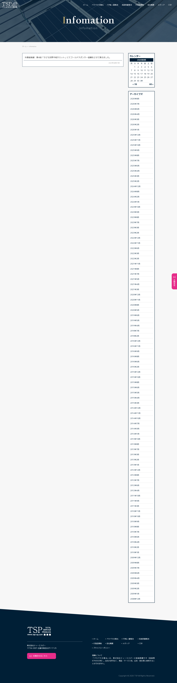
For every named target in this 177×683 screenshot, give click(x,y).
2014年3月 (134, 428)
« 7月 (135, 84)
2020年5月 (134, 310)
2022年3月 (134, 253)
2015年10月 (135, 377)
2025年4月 (134, 170)
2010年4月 (134, 542)
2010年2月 (134, 547)
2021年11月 (135, 263)
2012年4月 (134, 490)
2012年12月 (135, 470)
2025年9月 (134, 150)
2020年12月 (135, 294)
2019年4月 (134, 325)
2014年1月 (134, 433)
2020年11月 (135, 299)
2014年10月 (135, 418)
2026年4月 (134, 114)
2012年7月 (134, 480)
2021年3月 (134, 289)
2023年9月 (134, 212)
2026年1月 (134, 129)
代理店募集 (139, 5)
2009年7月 (134, 567)
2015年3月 (134, 403)
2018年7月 (134, 330)
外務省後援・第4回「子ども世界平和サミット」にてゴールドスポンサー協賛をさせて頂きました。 (68, 57)
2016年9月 (134, 351)
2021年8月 (134, 269)
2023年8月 (134, 217)
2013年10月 (135, 439)
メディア (161, 5)
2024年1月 (134, 201)
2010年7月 (134, 531)
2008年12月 (135, 598)
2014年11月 (135, 413)
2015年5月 (134, 392)
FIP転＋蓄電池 (112, 5)
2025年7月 (134, 160)
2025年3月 (134, 176)
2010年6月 (134, 536)
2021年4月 (134, 284)
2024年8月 (134, 191)
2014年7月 (134, 423)
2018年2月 (134, 336)
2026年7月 (134, 103)
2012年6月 (134, 485)
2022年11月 (135, 243)
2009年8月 (134, 562)
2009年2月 (134, 588)
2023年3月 (134, 227)
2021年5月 (134, 279)
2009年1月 (134, 593)
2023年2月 (134, 232)
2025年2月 (134, 181)
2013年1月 (134, 464)
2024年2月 (134, 196)
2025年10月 (135, 145)
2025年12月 (135, 134)
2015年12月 (135, 372)
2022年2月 (134, 258)
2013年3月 (134, 454)
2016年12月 (135, 341)
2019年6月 (134, 315)
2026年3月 (134, 119)
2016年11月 (135, 346)
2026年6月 (134, 109)
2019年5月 (134, 320)
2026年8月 (134, 98)
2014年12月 (135, 408)
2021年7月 (134, 274)
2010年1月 (134, 552)
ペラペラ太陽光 (98, 5)
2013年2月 (134, 459)
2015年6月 (134, 387)
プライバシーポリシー (101, 648)
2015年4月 (134, 397)
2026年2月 (134, 124)
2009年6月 (134, 573)
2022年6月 (134, 248)
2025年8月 (134, 155)
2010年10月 (135, 516)
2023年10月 (135, 207)
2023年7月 (134, 222)
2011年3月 (134, 506)
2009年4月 (134, 578)
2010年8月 (134, 526)
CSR (170, 5)
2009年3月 (134, 583)
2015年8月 (134, 382)
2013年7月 (134, 449)
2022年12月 (135, 238)
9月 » (151, 84)
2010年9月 (134, 521)
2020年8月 (134, 305)
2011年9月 (134, 500)
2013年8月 (134, 444)
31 (142, 80)
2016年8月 (134, 356)
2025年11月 (135, 140)
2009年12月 (135, 557)
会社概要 (151, 5)
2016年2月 (134, 366)
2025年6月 (134, 165)
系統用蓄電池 (127, 5)
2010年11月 (135, 511)
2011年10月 (135, 495)
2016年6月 (134, 361)
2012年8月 (134, 475)
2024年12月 (135, 186)
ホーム (85, 5)
